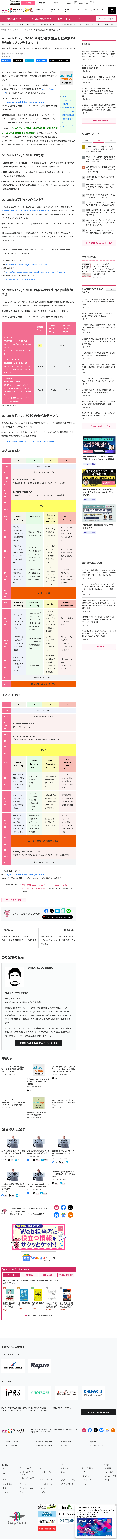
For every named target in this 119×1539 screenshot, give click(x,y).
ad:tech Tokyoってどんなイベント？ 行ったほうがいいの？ (26, 210)
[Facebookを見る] (90, 1430)
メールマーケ (7, 1492)
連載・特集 (67, 10)
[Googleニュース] (63, 1215)
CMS (80, 24)
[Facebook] (63, 1207)
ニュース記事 (109, 1472)
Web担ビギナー (39, 10)
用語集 (107, 1480)
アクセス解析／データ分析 (48, 24)
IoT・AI (80, 2)
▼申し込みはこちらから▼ (86, 1517)
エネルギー (69, 3)
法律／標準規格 (8, 1484)
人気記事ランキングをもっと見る (100, 243)
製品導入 (56, 3)
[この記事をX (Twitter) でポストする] (52, 911)
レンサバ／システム (46, 1484)
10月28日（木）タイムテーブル (13, 441)
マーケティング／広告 (16, 24)
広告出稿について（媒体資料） (44, 1442)
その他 (42, 1492)
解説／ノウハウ (66, 1468)
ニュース (14, 30)
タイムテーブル (68, 126)
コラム (63, 1476)
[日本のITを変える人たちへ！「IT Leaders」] (67, 1514)
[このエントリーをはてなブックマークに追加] (57, 911)
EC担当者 (42, 3)
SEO (3, 24)
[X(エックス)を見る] (96, 1430)
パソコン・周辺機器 (66, 1275)
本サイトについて (12, 1442)
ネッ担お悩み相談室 (37, 1214)
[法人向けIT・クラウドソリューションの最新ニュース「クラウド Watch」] (47, 1514)
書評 (83, 1472)
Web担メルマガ (55, 10)
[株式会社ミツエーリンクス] (13, 1366)
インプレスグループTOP (97, 1445)
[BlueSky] (56, 1215)
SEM (23, 1492)
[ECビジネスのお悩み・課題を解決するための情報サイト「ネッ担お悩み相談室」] (47, 1529)
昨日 (87, 140)
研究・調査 (93, 2)
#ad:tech (36, 885)
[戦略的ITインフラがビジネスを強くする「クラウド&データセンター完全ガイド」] (47, 1507)
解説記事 (108, 1468)
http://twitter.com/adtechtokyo (20, 279)
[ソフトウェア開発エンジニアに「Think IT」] (67, 1507)
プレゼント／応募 (110, 1476)
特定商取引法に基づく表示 (43, 1445)
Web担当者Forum (12, 10)
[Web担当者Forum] (12, 1431)
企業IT (68, 2)
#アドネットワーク (47, 885)
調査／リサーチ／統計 (93, 24)
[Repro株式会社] (39, 1366)
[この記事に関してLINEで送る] (68, 911)
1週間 (99, 140)
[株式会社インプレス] (17, 1518)
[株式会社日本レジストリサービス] (13, 1393)
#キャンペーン (41, 888)
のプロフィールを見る (38, 1043)
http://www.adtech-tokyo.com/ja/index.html (24, 102)
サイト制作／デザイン (68, 24)
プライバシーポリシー (14, 1445)
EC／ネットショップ (27, 1488)
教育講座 (81, 3)
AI (28, 24)
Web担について (82, 10)
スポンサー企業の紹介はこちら (98, 1412)
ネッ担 (26, 1214)
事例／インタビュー (88, 1468)
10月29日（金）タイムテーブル (44, 441)
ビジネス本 (29, 1275)
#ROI (29, 885)
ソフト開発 (74, 2)
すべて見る (100, 646)
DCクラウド (86, 2)
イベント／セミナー (88, 1480)
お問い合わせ (66, 1442)
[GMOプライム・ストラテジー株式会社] (93, 1393)
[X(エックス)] (70, 1207)
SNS (34, 24)
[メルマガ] (56, 1207)
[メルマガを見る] (84, 1430)
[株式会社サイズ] (66, 1393)
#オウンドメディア (28, 888)
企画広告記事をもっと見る (100, 426)
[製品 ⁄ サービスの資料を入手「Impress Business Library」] (47, 1522)
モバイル (43, 1488)
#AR (23, 885)
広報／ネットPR (8, 1488)
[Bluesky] (101, 1430)
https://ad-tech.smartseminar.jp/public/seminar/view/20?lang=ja (35, 271)
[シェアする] (46, 911)
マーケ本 (11, 1275)
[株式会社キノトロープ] (39, 1393)
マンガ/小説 (85, 1476)
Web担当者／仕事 (46, 1479)
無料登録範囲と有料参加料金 (68, 119)
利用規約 (93, 1442)
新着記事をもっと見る (100, 120)
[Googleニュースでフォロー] (107, 1430)
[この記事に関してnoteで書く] (63, 910)
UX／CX (24, 1484)
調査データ (64, 1472)
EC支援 (86, 3)
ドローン (75, 3)
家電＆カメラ (47, 1275)
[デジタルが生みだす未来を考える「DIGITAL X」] (67, 1522)
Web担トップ (5, 30)
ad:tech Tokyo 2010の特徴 (67, 100)
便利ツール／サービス (68, 1480)
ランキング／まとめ (67, 1484)
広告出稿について (98, 10)
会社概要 (65, 1445)
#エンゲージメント (62, 885)
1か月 (110, 140)
